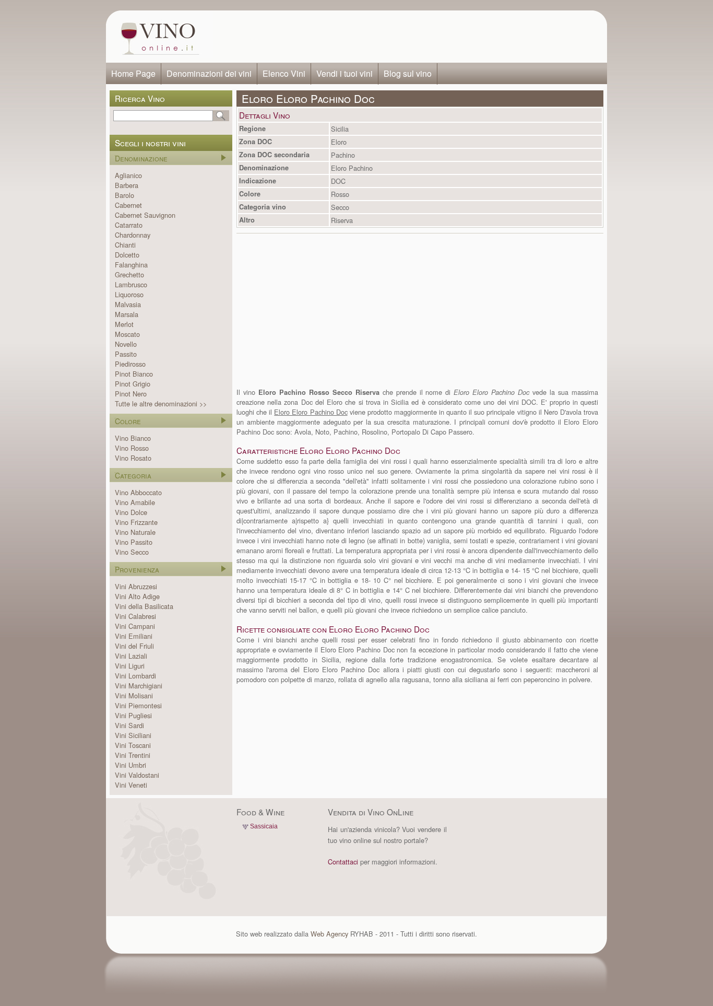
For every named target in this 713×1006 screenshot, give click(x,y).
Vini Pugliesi (133, 715)
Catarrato (128, 225)
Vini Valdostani (137, 775)
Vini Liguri (130, 666)
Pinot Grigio (132, 384)
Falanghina (131, 265)
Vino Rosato (133, 458)
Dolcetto (127, 255)
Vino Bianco (133, 438)
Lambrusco (131, 284)
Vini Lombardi (135, 676)
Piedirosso (130, 364)
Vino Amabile (135, 502)
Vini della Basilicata (144, 606)
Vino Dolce (131, 512)
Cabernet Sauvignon (145, 215)
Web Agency (329, 934)
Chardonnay (132, 235)
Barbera (126, 185)
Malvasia (128, 304)
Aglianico (128, 175)
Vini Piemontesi (138, 705)
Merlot (124, 324)
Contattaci (343, 862)
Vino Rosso (132, 448)
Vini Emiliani (133, 636)
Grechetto (129, 274)
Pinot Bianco (134, 374)
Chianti (125, 245)
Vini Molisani (134, 695)
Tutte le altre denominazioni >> (161, 403)
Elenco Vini (284, 73)
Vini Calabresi (135, 616)
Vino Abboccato (138, 492)
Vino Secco (132, 552)
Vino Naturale (135, 532)
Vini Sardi (129, 725)
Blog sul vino (408, 73)
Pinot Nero (131, 394)
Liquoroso (129, 294)
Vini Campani (135, 626)
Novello (126, 344)
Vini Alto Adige (137, 596)
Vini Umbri (130, 765)
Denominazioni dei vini (209, 73)
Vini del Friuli (134, 646)
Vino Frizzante (136, 522)
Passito (126, 354)
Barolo (124, 195)
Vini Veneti (131, 785)
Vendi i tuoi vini (344, 73)
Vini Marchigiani (138, 686)
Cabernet (128, 205)
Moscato (127, 334)
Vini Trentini (132, 755)
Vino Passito (133, 542)
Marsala (126, 314)
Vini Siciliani (133, 735)
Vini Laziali (131, 656)
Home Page (133, 73)
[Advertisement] (407, 36)
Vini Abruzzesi (136, 586)
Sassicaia (264, 826)
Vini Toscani (133, 745)
